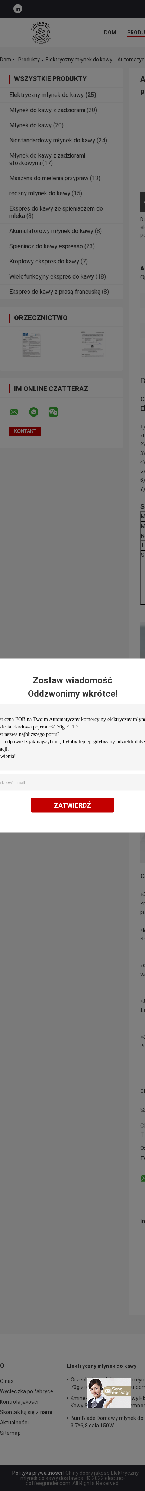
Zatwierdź (72, 805)
